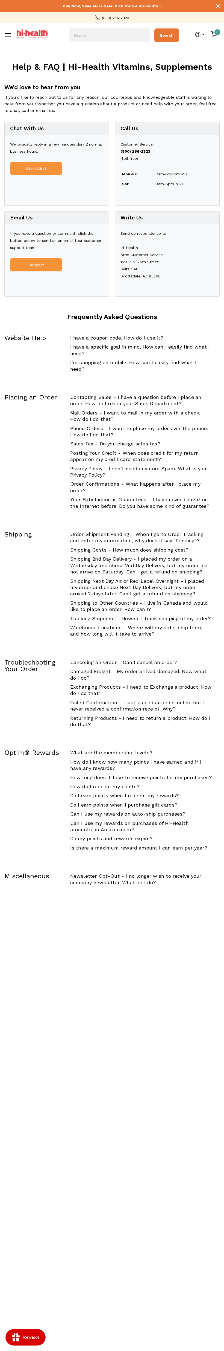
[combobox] (109, 35)
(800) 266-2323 (115, 18)
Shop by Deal (11, 31)
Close (218, 6)
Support (36, 265)
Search (166, 35)
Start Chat (36, 168)
